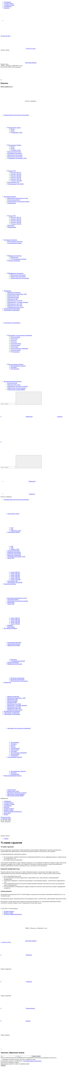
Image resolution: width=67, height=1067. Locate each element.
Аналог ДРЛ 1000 (15, 579)
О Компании (7, 2)
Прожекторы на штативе (14, 704)
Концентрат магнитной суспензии (16, 792)
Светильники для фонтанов (11, 712)
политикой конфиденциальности (32, 1061)
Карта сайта (7, 813)
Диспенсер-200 (11, 789)
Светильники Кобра (12, 599)
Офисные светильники (13, 645)
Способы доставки (9, 5)
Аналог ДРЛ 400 (15, 575)
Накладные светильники (14, 555)
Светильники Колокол (13, 550)
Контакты (6, 8)
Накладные (14, 659)
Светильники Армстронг (14, 642)
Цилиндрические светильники (19, 681)
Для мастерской (15, 754)
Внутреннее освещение (10, 628)
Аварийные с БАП (16, 530)
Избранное (31, 481)
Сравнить (31, 494)
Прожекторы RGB (12, 701)
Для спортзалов (14, 774)
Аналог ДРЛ (10, 558)
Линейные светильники (14, 552)
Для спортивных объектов (14, 757)
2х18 (12, 527)
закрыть (3, 1065)
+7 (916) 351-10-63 (30, 48)
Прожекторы (10, 602)
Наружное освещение (10, 584)
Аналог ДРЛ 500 (15, 576)
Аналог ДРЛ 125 (15, 572)
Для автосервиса (15, 748)
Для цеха (13, 746)
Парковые (10, 625)
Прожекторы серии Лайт (14, 708)
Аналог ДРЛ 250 (15, 573)
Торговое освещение (13, 662)
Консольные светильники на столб (17, 598)
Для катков (13, 772)
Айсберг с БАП (15, 549)
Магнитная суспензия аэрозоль (16, 794)
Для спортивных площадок (18, 771)
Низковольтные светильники (12, 711)
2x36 (12, 529)
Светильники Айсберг (13, 532)
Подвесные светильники (14, 553)
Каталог (6, 814)
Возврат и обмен (8, 810)
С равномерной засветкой (18, 661)
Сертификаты (8, 6)
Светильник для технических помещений (19, 728)
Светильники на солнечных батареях (17, 601)
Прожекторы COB (12, 699)
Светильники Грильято (13, 644)
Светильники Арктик (13, 513)
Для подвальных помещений (19, 752)
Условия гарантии (9, 808)
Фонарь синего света (13, 791)
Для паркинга (14, 755)
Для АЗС (13, 745)
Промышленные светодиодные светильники (16, 499)
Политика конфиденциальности (13, 811)
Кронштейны (11, 627)
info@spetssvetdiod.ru (31, 62)
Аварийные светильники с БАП (16, 556)
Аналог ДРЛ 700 (15, 578)
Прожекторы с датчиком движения (17, 705)
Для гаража (14, 751)
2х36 (12, 547)
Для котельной (15, 749)
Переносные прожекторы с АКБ (16, 698)
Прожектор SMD (12, 702)
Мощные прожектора (13, 696)
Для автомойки (15, 742)
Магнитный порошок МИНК (15, 795)
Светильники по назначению (12, 714)
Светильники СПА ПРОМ (14, 582)
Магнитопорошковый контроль (12, 775)
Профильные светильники (14, 664)
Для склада (14, 744)
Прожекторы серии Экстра (14, 709)
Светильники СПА (12, 581)
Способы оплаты (8, 3)
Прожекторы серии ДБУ (14, 707)
